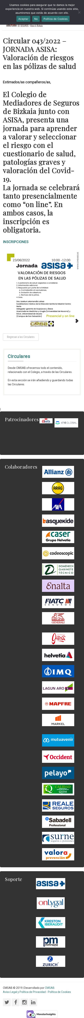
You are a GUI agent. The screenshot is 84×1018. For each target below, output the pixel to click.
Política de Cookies (59, 992)
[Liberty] (58, 703)
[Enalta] (58, 585)
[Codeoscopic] (58, 552)
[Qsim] (58, 788)
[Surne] (58, 821)
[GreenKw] (58, 520)
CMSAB (50, 987)
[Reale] (58, 805)
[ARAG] (58, 487)
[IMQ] (58, 670)
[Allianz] (58, 471)
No (36, 18)
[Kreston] (50, 922)
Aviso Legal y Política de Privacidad (24, 992)
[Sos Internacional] (66, 422)
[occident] (58, 756)
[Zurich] (50, 961)
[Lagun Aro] (58, 687)
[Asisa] (50, 883)
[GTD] (58, 569)
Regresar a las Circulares (21, 336)
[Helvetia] (58, 654)
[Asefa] (46, 420)
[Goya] (58, 638)
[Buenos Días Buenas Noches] (58, 536)
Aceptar (23, 18)
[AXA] (58, 504)
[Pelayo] (58, 772)
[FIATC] (58, 601)
